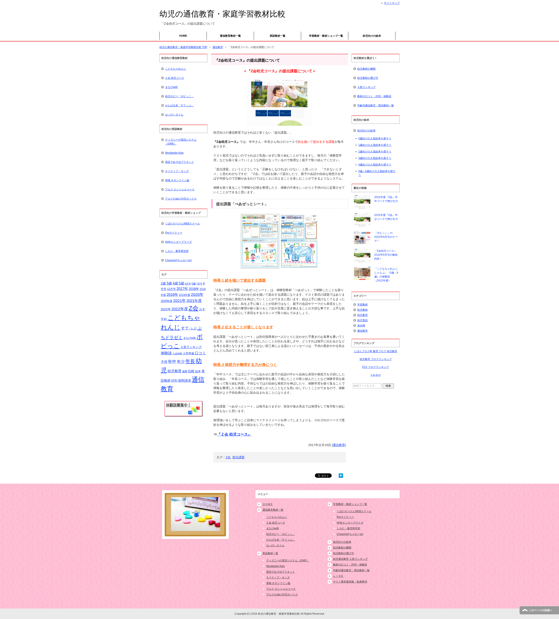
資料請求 (184, 380)
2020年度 (167, 301)
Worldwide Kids (174, 152)
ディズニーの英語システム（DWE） (181, 141)
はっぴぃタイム (174, 114)
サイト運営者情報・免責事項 (350, 581)
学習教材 (362, 304)
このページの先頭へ (540, 610)
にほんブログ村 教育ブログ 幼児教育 (375, 351)
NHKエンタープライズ (178, 241)
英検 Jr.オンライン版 (177, 180)
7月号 (199, 283)
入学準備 (188, 353)
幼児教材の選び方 (367, 77)
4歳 (175, 283)
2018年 (194, 289)
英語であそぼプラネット (179, 162)
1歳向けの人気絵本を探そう (374, 145)
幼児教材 (362, 309)
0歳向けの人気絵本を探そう (374, 138)
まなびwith (171, 87)
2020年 (197, 294)
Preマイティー (173, 232)
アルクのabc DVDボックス (181, 198)
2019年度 (184, 295)
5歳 (181, 283)
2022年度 (179, 309)
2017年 (182, 288)
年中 (172, 361)
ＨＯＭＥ (267, 504)
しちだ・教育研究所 (177, 251)
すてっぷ (189, 328)
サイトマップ (392, 3)
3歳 (169, 283)
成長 (184, 371)
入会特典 (177, 353)
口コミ (200, 353)
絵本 (198, 371)
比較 (191, 371)
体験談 (166, 353)
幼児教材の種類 (366, 68)
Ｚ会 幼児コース (174, 77)
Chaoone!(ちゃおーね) (178, 260)
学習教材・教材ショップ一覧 (326, 35)
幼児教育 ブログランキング (376, 359)
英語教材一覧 (277, 35)
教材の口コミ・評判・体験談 (374, 96)
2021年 (179, 300)
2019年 (172, 295)
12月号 (171, 289)
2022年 (166, 309)
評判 (174, 380)
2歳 (163, 283)
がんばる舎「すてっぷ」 (179, 105)
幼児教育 (174, 371)
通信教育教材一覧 (230, 35)
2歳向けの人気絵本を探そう (374, 151)
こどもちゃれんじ (175, 68)
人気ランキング (191, 347)
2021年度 (194, 301)
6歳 (194, 283)
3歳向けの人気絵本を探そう (374, 158)
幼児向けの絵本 (372, 35)
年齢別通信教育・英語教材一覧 (375, 105)
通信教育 (339, 445)
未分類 (361, 325)
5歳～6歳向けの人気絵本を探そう (376, 173)
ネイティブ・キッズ (177, 171)
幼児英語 (362, 320)
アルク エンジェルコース (180, 189)
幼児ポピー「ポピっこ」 (179, 96)
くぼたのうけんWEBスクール (182, 223)
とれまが (375, 374)
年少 (181, 361)
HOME (183, 35)
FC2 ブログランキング (375, 367)
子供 (164, 362)
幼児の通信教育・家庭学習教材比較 (222, 13)
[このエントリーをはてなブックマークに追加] (341, 475)
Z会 (228, 457)
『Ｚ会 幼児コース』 (234, 434)
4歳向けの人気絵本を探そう (374, 164)
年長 (190, 361)
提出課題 (238, 457)
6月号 (188, 283)
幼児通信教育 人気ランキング (350, 558)
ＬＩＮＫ (338, 576)
